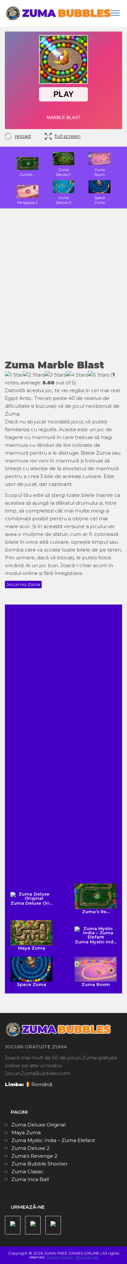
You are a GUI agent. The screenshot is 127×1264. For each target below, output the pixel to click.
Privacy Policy (59, 1257)
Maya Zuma (31, 948)
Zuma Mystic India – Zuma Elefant (53, 1140)
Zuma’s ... (27, 174)
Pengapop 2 (27, 202)
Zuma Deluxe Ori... (31, 903)
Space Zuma (99, 200)
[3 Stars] (55, 375)
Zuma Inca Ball (30, 1179)
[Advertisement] (63, 288)
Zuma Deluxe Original (38, 1125)
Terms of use (86, 1257)
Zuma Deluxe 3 (63, 200)
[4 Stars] (77, 375)
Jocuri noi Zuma (23, 584)
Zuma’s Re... (95, 911)
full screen (67, 136)
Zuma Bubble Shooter (39, 1164)
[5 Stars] (98, 375)
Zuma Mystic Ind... (95, 941)
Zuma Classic (27, 1171)
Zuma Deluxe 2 (63, 172)
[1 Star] (14, 375)
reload (23, 136)
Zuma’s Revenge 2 (34, 1156)
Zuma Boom (99, 172)
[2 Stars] (34, 375)
